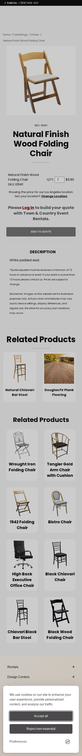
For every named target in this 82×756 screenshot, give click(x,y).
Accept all (41, 716)
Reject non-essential (41, 728)
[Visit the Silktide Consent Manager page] (67, 741)
